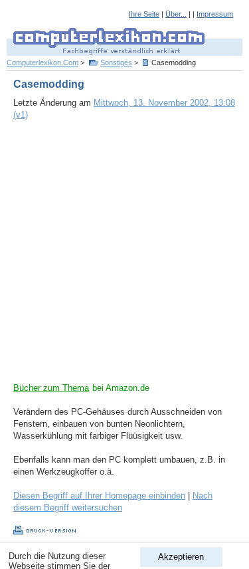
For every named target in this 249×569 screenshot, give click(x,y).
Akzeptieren (181, 557)
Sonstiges (116, 62)
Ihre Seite (144, 14)
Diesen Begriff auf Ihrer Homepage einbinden (99, 496)
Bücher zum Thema (51, 388)
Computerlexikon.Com (42, 62)
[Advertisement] (124, 257)
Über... (176, 14)
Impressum (215, 14)
